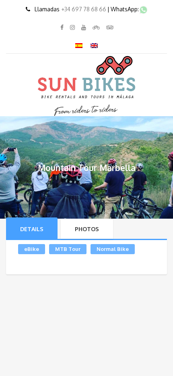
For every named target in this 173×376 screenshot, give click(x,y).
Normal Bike (113, 249)
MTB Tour (67, 249)
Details (31, 229)
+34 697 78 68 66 (84, 9)
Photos (87, 229)
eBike (31, 249)
